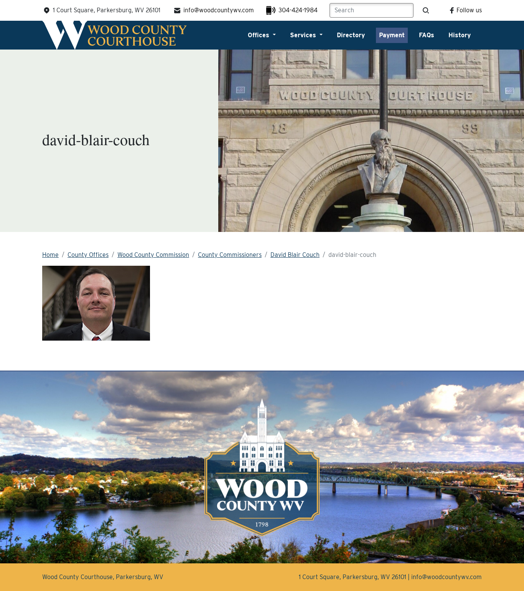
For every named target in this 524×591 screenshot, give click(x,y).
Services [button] (304, 35)
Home (50, 254)
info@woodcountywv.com (218, 10)
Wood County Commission (153, 254)
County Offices (88, 254)
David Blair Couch (295, 254)
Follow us (469, 10)
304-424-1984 (298, 10)
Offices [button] (259, 35)
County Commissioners (230, 254)
